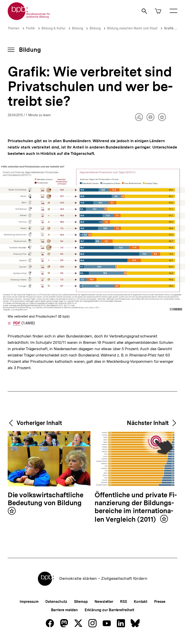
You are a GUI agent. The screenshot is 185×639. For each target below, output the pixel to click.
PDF (16, 323)
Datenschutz (56, 601)
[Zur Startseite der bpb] (29, 18)
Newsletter (104, 601)
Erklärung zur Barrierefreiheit (109, 610)
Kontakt (140, 601)
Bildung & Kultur (53, 28)
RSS (123, 601)
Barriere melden (64, 610)
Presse (159, 601)
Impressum (29, 601)
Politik (30, 28)
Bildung (77, 28)
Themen (13, 28)
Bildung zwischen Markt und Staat (132, 28)
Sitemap (81, 601)
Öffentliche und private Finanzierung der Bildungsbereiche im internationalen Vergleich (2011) (136, 507)
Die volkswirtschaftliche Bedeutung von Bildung (45, 499)
